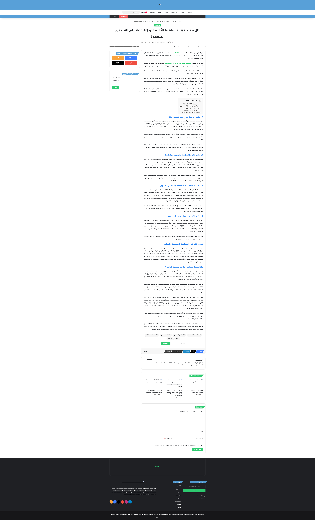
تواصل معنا (178, 492)
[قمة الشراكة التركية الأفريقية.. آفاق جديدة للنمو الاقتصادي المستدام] (153, 384)
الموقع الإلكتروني (199, 439)
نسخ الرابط (165, 344)
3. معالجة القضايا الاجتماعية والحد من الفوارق (189, 107)
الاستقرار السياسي (179, 335)
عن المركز (152, 12)
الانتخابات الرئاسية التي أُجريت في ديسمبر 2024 (178, 63)
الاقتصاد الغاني (165, 335)
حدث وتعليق (168, 22)
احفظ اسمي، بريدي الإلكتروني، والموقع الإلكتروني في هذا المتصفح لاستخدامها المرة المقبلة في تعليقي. (178, 446)
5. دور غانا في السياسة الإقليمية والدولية (190, 111)
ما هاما (170, 339)
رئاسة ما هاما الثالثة (151, 335)
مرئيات (159, 12)
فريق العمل (178, 495)
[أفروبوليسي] (157, 5)
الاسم (201, 432)
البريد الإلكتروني (168, 439)
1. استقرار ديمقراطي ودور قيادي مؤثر (191, 103)
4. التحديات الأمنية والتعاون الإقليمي (191, 109)
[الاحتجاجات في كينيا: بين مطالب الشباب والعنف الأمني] (194, 384)
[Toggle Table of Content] (199, 100)
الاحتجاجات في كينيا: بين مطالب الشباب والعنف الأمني (195, 391)
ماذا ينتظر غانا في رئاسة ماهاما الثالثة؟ (191, 112)
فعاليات (166, 12)
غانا (177, 339)
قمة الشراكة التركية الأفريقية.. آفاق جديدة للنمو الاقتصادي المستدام (153, 391)
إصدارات (183, 12)
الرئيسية (190, 12)
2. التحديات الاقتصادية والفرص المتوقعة (191, 105)
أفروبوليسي (161, 43)
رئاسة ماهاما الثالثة (180, 53)
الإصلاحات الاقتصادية (194, 335)
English (144, 12)
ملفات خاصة (174, 12)
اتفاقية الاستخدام (201, 499)
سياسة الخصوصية (201, 496)
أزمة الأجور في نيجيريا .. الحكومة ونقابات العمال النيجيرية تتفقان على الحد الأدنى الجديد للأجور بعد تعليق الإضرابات (174, 393)
